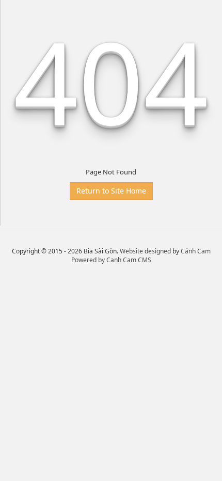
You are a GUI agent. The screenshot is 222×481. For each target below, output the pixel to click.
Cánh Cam (196, 251)
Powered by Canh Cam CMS (111, 259)
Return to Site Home (111, 191)
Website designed (145, 251)
